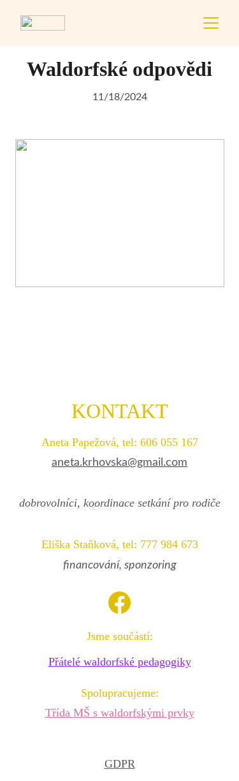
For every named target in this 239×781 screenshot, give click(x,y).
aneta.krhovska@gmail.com (119, 462)
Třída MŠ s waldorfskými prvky (119, 712)
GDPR (120, 763)
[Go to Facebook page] (119, 602)
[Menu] (211, 23)
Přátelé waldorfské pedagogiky (119, 661)
